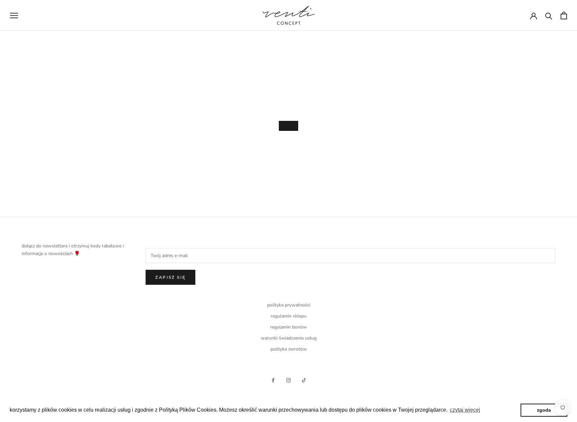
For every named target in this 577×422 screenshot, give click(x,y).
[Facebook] (273, 380)
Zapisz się (170, 277)
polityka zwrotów (288, 349)
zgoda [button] (544, 410)
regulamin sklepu (289, 316)
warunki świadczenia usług (289, 338)
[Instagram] (288, 380)
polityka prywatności (288, 305)
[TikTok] (304, 380)
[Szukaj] (548, 15)
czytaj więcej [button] (465, 410)
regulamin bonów (288, 327)
